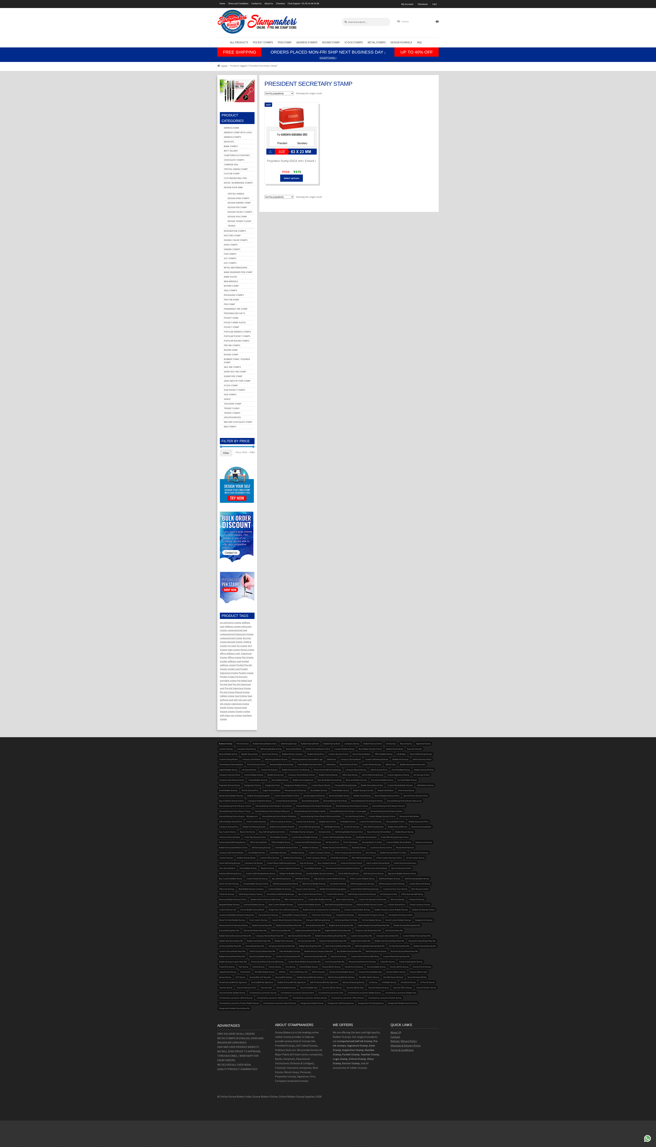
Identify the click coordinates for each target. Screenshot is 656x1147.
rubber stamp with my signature (291, 982)
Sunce (227, 399)
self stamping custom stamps (392, 883)
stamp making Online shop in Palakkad (279, 816)
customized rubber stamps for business (236, 915)
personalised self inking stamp (232, 842)
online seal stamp (406, 790)
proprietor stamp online (229, 785)
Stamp (239, 711)
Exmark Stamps (232, 249)
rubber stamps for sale (363, 790)
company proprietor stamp (259, 800)
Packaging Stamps (234, 295)
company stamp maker (350, 759)
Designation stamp (252, 785)
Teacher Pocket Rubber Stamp (232, 992)
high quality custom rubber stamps (329, 878)
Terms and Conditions (238, 3)
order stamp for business (405, 863)
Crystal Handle (236, 193)
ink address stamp (338, 883)
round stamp (406, 743)
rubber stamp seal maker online (233, 847)
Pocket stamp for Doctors (234, 676)
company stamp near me (387, 935)
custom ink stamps (269, 769)
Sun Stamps (230, 394)
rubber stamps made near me (232, 956)
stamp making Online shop (335, 800)
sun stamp (236, 715)
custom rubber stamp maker (398, 842)
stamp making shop (310, 800)
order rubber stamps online (309, 764)
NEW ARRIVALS (231, 281)
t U (398, 1032)
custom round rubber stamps (305, 837)
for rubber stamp (347, 821)
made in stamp (267, 868)
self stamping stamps (261, 847)
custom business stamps (286, 800)
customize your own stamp (395, 889)
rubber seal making (362, 795)
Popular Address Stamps (237, 331)
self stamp (331, 759)
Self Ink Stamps (232, 367)
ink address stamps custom (400, 915)
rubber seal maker (386, 790)
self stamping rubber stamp (417, 878)
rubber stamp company (292, 754)
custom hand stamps (305, 821)
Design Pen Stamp (237, 207)
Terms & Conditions (402, 1050)
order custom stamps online (389, 857)
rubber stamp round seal (372, 785)
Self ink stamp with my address (341, 977)
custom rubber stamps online (382, 816)
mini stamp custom (420, 889)
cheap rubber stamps (257, 780)
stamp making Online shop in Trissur (235, 811)
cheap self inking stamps (346, 785)
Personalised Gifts (234, 313)
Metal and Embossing (235, 267)
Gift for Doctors (318, 972)
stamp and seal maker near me (422, 941)
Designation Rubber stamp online (402, 1003)
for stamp (241, 645)
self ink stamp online (422, 759)
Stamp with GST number (260, 977)
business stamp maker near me (404, 951)
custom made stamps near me (396, 956)
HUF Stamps (230, 263)
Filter (226, 453)
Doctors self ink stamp (396, 972)
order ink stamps (226, 894)
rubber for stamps (310, 847)
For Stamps (230, 254)
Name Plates (230, 276)
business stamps (414, 749)
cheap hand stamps (345, 915)
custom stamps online (338, 754)
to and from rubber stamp (309, 904)
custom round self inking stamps (281, 863)
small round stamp (339, 857)
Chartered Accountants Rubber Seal (400, 992)
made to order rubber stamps (232, 920)
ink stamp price (332, 842)
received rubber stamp (339, 795)
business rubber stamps (356, 780)
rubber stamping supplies (258, 795)
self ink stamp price (378, 769)
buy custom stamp (227, 832)
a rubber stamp (297, 852)
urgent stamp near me (360, 941)
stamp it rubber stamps (254, 904)
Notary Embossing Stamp (353, 982)
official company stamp (281, 821)
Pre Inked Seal (244, 680)
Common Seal (231, 164)
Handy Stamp (275, 966)
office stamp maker (258, 842)
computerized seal (237, 630)
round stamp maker (361, 754)
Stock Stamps (354, 42)
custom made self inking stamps (364, 889)
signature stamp (240, 703)
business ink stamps (419, 852)
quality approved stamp (314, 795)
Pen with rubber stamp (265, 972)
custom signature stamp (398, 775)
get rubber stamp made (366, 837)
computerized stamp (231, 638)
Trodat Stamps (232, 413)
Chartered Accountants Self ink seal (272, 998)
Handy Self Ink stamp (399, 966)
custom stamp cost (227, 909)
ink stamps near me (306, 941)
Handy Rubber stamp (376, 966)
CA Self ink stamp (408, 982)
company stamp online (229, 775)
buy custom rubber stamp (230, 878)
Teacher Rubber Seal (309, 987)
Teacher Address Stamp (378, 987)
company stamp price (228, 826)
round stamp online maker (379, 832)
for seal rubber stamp (407, 780)
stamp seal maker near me (255, 930)
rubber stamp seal (249, 754)
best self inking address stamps (338, 904)
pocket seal (234, 668)
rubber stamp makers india (265, 743)
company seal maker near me (368, 930)
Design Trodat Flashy (239, 221)
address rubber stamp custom (370, 904)
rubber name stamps (284, 941)
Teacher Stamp (225, 987)
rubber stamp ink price (418, 821)
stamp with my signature (262, 982)
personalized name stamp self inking (267, 961)
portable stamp (228, 680)
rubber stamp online (372, 743)
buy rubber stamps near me (349, 951)
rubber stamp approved (303, 780)
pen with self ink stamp (369, 977)
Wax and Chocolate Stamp (238, 422)
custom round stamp (320, 785)
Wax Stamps (230, 426)
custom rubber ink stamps (279, 889)
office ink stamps (226, 889)
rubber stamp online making (335, 847)
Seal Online (241, 695)
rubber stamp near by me (425, 946)
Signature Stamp (233, 376)
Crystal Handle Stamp (236, 169)
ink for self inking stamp (372, 775)
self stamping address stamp (285, 883)
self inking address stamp (276, 759)
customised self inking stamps (308, 842)
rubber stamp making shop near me (330, 935)
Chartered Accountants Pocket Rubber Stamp (239, 1003)
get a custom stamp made (378, 863)
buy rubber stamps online (370, 749)
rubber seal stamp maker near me (389, 941)
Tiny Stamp (290, 966)
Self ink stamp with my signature (324, 982)
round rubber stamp (228, 754)
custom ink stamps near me (288, 956)
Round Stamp (331, 42)
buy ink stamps (306, 863)
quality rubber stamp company (320, 873)
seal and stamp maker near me (332, 941)
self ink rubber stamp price (230, 821)
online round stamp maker (231, 764)
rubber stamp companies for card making (321, 909)
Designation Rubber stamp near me (234, 1008)
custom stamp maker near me (232, 951)
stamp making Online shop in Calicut (352, 806)
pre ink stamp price (250, 790)
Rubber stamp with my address (310, 977)
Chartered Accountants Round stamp (279, 1003)
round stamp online (349, 764)
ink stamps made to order (345, 920)
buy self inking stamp (281, 878)
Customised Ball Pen (235, 178)
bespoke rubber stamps (229, 904)
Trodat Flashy (232, 408)
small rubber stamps (228, 790)
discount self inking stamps (318, 920)
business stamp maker (421, 826)
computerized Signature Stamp (237, 634)
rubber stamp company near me (318, 951)
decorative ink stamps (268, 915)
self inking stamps (289, 743)
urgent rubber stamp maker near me (373, 925)
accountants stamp (230, 622)
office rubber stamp (383, 754)
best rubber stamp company (251, 889)
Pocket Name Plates (235, 322)
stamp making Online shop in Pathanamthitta (320, 816)
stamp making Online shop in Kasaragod (348, 811)
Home (222, 3)
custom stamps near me (361, 935)
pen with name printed (393, 977)
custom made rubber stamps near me (304, 961)
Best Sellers (231, 150)
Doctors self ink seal (418, 972)
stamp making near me (229, 930)
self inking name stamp (376, 951)
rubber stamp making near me (407, 925)
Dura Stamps (231, 244)
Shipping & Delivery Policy (406, 1045)
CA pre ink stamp (427, 982)
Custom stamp (232, 173)
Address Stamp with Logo (238, 132)
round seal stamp (270, 754)
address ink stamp (423, 842)
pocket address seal (230, 661)
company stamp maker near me (269, 935)
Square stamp (227, 711)
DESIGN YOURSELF (401, 42)
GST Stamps (230, 258)
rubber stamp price (315, 754)
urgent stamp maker (272, 790)
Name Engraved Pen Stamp (238, 272)
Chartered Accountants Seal (330, 992)
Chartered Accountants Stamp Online (297, 992)
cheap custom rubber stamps (357, 909)
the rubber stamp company (301, 832)
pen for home (231, 299)
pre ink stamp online (256, 764)
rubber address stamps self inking (265, 899)
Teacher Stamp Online (246, 987)
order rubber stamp (340, 790)
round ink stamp (247, 832)
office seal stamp (350, 775)
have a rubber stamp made (252, 909)
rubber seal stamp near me (231, 941)
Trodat (232, 225)
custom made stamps (371, 764)
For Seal (231, 645)
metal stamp (247, 649)
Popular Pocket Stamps (237, 336)
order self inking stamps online (394, 837)
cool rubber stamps (277, 852)
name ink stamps (338, 956)
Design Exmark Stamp (239, 202)
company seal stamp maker (231, 852)
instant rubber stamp (253, 775)
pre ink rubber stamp (401, 769)
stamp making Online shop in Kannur (388, 806)
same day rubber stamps (260, 956)
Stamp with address (284, 977)
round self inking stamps (421, 754)
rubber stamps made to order (393, 852)
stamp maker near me (315, 925)
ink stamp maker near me (230, 946)
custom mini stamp (335, 894)
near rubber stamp (280, 780)
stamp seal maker (294, 749)
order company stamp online (348, 852)
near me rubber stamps (289, 951)
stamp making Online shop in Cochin (235, 806)
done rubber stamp (248, 868)
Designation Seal (272, 785)
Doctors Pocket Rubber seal (370, 972)
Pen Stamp (285, 42)
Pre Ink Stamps (232, 345)
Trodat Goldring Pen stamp (410, 961)
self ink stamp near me (281, 930)
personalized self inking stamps (327, 769)
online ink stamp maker (229, 837)
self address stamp (425, 785)
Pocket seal (245, 972)
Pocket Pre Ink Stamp (354, 966)
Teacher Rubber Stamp (286, 987)
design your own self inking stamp (284, 909)
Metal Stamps (377, 42)
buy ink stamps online (401, 868)
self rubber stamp (332, 826)
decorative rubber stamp (382, 780)
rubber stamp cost (275, 775)
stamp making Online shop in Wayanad (404, 800)
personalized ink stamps (295, 790)
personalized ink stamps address (233, 925)
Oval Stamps (230, 290)
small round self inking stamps (280, 894)
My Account (407, 4)
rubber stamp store (331, 743)
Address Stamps (306, 42)
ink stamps (391, 743)
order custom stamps (256, 821)
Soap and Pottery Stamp (237, 380)
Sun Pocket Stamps (234, 389)
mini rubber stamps (278, 837)
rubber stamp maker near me (288, 925)
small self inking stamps (309, 826)
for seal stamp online (354, 816)
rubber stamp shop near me (341, 925)
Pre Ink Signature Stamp (238, 688)
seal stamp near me (394, 930)
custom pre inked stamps (370, 821)
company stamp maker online (301, 775)
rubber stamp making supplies (333, 889)
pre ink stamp (243, 743)
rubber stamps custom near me (233, 961)
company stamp (351, 743)
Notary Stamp (231, 285)
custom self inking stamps (376, 759)
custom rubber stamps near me (416, 935)
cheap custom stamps (305, 889)
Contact (395, 1036)
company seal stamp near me (281, 946)
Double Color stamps (236, 240)
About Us (268, 3)
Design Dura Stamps (238, 198)
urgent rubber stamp (228, 769)
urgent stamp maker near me (307, 930)
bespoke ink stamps (424, 920)
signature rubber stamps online (402, 873)
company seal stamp (246, 749)
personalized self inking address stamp (343, 868)
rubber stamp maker (310, 743)
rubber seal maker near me (258, 941)
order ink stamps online (351, 863)
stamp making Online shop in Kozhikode (313, 806)
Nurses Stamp (225, 977)
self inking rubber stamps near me (370, 946)
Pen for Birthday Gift (299, 972)
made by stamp (359, 847)
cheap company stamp (419, 904)
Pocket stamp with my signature (233, 982)
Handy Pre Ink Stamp (422, 966)
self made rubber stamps (389, 878)
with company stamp (293, 899)
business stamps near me (315, 956)
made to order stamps (229, 883)
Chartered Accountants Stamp (262, 992)
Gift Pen (282, 972)
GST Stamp (240, 977)
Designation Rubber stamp (295, 785)
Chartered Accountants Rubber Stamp (364, 992)
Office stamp (234, 657)
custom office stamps (269, 857)
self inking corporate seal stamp (362, 894)
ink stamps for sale (388, 894)
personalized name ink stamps (362, 961)
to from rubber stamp (371, 920)
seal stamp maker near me (299, 935)
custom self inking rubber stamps (336, 837)
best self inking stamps (374, 826)
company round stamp (355, 769)
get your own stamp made (375, 868)
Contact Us (256, 3)
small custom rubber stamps (398, 920)
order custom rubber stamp (362, 878)
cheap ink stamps (417, 899)
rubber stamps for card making (295, 769)
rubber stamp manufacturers (412, 764)
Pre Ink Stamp (227, 692)
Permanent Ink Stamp (236, 308)
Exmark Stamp (235, 641)
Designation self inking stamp (341, 1003)
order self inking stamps (229, 863)
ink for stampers (350, 842)
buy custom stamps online (310, 894)
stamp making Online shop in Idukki (310, 811)
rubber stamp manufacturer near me (235, 935)
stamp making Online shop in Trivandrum (273, 806)
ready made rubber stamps (231, 795)
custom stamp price (396, 904)
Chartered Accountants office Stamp (347, 998)
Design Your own (233, 187)
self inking (330, 764)
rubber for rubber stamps (290, 873)
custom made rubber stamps (400, 785)
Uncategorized (232, 417)
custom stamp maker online (286, 795)
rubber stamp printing (423, 769)
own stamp (370, 852)
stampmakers (324, 832)
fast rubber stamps (256, 852)
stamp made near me (254, 946)
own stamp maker (227, 868)
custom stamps (226, 749)
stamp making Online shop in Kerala (367, 800)
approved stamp (423, 743)
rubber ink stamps (400, 759)
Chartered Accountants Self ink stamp (235, 998)
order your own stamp (322, 915)
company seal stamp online (231, 780)
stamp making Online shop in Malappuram (238, 816)
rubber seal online (327, 821)
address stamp (233, 626)
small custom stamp (415, 857)
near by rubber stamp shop (329, 780)
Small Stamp (227, 707)
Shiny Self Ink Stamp (235, 371)
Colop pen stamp (387, 961)
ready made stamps (405, 847)
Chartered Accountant (237, 155)
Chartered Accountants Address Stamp (309, 998)
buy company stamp (327, 863)
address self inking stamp (230, 873)
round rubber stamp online (387, 795)
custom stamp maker (228, 759)
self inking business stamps (362, 883)
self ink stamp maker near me (262, 951)
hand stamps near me (334, 961)
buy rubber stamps (318, 790)
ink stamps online (421, 775)
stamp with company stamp (294, 915)
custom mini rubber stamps (320, 899)
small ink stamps (351, 826)
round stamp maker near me (338, 946)
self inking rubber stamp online (349, 832)
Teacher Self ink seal (355, 987)
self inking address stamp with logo (307, 759)
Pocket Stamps (263, 42)
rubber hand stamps (292, 857)
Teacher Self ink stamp (332, 987)
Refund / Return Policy (404, 1041)
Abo (393, 1032)
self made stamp (302, 878)
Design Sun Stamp (237, 216)
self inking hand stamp (373, 873)
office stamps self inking (412, 894)
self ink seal (390, 764)
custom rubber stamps (344, 749)
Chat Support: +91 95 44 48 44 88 (303, 3)
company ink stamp (253, 863)
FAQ (419, 42)
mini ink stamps (398, 899)
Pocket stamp (246, 672)
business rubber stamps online (232, 899)
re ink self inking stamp (348, 873)
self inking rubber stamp (271, 749)
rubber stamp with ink (397, 826)
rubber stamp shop (394, 749)
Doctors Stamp (232, 235)
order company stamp (316, 857)
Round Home (231, 350)
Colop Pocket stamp (227, 972)
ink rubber (401, 754)
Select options (291, 178)
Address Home (231, 127)
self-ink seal (240, 699)
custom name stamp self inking (365, 956)
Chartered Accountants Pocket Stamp (384, 998)
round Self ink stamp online (231, 800)
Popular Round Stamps (236, 340)
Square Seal (240, 707)
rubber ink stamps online (423, 909)
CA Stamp (373, 982)
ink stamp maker (249, 769)
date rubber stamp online (286, 847)
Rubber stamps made (246, 857)
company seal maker (251, 759)
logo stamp (234, 649)
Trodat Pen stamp (227, 966)
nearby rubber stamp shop (281, 764)
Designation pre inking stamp (371, 1003)
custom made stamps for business (287, 920)
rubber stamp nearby (328, 775)
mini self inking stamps (362, 857)
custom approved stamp (289, 868)
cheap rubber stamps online (255, 883)
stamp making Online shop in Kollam (386, 811)
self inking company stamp (250, 894)
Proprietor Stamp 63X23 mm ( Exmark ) (291, 161)
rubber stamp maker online (318, 749)
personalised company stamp (371, 915)
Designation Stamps (235, 230)
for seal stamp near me (399, 946)
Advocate (229, 141)
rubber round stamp (404, 832)
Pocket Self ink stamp (331, 966)
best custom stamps (345, 899)
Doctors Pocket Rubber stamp (341, 972)
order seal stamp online (255, 837)
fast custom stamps (258, 920)
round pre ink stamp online (416, 795)
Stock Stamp (231, 385)
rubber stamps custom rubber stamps (391, 909)
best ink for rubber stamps (314, 883)
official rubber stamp (280, 842)
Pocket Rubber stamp (308, 966)
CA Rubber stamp (388, 982)
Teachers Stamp (232, 403)
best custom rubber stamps (281, 904)
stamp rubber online (395, 821)
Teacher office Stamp (402, 987)
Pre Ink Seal (226, 684)
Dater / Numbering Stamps (238, 182)
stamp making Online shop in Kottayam (272, 811)
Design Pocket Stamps (240, 212)
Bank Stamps (231, 146)
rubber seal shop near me (310, 946)
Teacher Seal (266, 987)
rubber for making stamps (254, 826)
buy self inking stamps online (272, 832)
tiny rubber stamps (312, 868)
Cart (434, 4)
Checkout (280, 3)
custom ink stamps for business (372, 899)
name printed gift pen (417, 977)
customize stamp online (381, 847)
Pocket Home (231, 317)
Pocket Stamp (231, 327)
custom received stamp (419, 883)
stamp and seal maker (409, 816)
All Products (239, 42)
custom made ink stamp (257, 878)
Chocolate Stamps (234, 159)
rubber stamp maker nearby (282, 826)
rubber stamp (227, 695)
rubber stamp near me (262, 925)
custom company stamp (319, 852)
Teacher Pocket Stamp (426, 987)
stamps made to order (372, 842)
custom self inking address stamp (260, 873)
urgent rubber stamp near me (338, 930)
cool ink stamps (226, 857)
